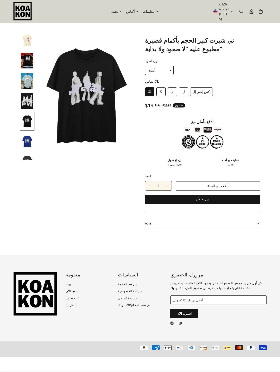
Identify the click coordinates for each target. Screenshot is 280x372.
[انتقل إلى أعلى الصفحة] (272, 349)
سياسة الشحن (127, 298)
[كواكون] (22, 11)
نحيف (114, 11)
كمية (148, 176)
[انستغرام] (180, 323)
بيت (68, 284)
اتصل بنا (71, 305)
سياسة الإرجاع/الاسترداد (134, 305)
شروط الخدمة (127, 284)
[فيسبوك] (172, 323)
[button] (260, 11)
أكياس (130, 11)
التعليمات (149, 11)
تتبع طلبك (72, 298)
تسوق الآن (72, 291)
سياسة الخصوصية (130, 291)
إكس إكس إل (201, 91)
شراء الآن (202, 199)
